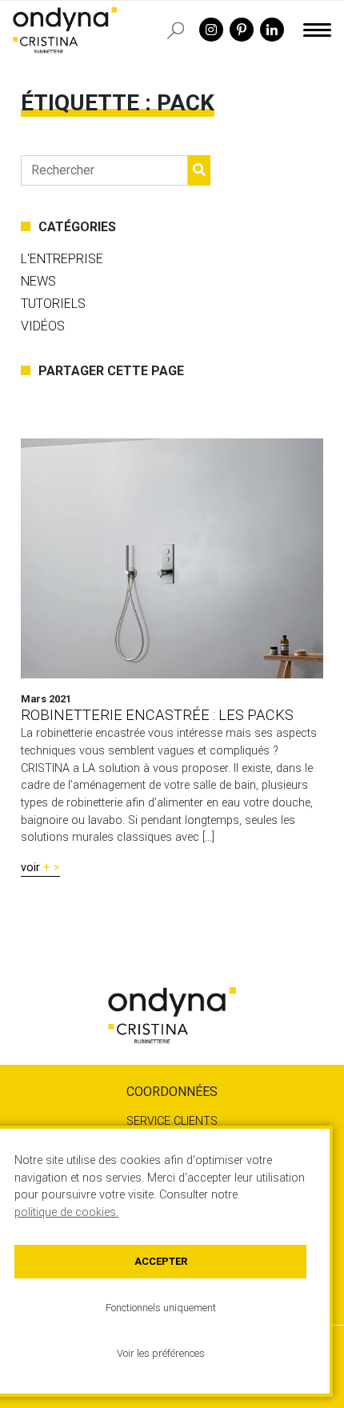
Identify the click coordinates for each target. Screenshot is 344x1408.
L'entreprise (62, 258)
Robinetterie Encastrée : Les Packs (157, 714)
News (38, 281)
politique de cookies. (66, 1212)
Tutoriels (53, 303)
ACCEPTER (160, 1261)
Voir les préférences (161, 1353)
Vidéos (43, 326)
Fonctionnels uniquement (161, 1308)
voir (30, 867)
